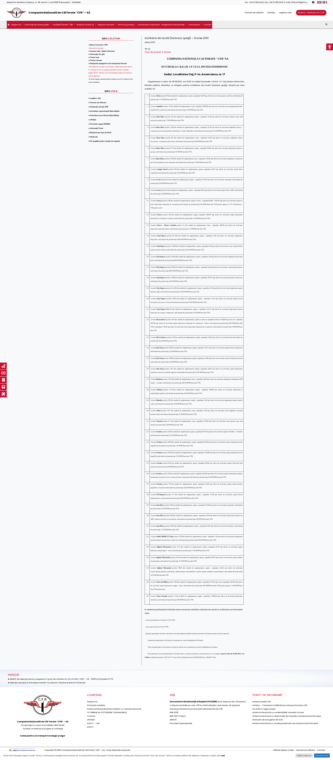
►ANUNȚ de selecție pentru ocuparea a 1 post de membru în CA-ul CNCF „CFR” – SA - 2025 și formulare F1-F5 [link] (60, 679)
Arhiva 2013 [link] (150, 42)
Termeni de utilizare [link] (254, 12)
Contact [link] (207, 24)
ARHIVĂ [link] (173, 719)
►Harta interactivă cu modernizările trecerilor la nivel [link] (278, 712)
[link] (329, 47)
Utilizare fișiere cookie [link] (283, 750)
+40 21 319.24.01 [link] (276, 2)
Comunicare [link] (194, 24)
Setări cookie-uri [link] (304, 755)
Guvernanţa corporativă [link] (149, 24)
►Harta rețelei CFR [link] (261, 701)
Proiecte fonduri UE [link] (85, 24)
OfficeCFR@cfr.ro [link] (299, 2)
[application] (22, 25)
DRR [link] (71, 24)
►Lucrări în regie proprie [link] (264, 709)
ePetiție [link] (91, 719)
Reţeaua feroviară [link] (106, 24)
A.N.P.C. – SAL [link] (93, 723)
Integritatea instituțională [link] (172, 24)
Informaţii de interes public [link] (37, 24)
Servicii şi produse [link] (126, 24)
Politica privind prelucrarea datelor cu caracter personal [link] (114, 709)
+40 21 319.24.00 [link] (256, 2)
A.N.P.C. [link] (90, 727)
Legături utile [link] (285, 12)
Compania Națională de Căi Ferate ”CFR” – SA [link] (59, 12)
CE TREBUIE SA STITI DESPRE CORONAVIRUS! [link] (107, 712)
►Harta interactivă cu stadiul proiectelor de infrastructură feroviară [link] (285, 723)
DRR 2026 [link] (174, 712)
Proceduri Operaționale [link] (181, 723)
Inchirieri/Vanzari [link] (60, 24)
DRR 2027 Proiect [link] (178, 716)
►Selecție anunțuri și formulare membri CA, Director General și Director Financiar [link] (46, 682)
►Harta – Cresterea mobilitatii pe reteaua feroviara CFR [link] (279, 705)
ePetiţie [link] (271, 12)
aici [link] (223, 755)
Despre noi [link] (16, 24)
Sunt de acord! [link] (322, 755)
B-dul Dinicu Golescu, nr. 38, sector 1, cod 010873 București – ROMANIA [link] (47, 2)
